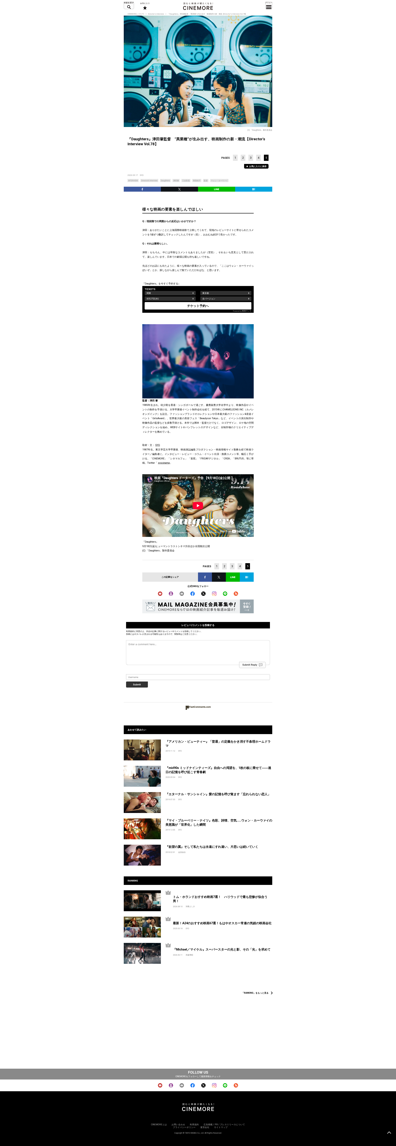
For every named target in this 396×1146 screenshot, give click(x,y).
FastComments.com (200, 706)
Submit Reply (249, 664)
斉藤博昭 (189, 955)
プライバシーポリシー (184, 1127)
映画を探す (129, 5)
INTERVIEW (133, 181)
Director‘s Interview (156, 14)
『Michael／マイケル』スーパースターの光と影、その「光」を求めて (222, 949)
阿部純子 (196, 181)
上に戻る (389, 1133)
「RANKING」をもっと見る (255, 993)
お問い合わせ (178, 1124)
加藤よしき (190, 906)
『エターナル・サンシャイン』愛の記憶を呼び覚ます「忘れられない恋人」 (218, 794)
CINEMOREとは (159, 1124)
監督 (206, 181)
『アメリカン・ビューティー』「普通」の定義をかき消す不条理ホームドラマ (218, 744)
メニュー (268, 5)
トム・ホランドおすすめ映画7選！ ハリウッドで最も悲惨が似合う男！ (220, 899)
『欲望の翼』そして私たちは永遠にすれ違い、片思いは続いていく (212, 847)
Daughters (165, 181)
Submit (137, 684)
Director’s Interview (149, 181)
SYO (142, 175)
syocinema (164, 462)
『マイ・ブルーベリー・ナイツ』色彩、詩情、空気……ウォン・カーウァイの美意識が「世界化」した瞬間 (219, 822)
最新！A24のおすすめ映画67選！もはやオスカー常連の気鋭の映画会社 (222, 923)
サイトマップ (221, 1127)
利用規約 (130, 631)
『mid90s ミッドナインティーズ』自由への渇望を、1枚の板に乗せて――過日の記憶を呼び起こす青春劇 (218, 770)
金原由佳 (182, 852)
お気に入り (144, 6)
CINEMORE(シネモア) (135, 14)
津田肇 (176, 181)
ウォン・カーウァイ (219, 181)
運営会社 (204, 1127)
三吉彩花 (186, 181)
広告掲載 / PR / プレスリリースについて (224, 1124)
